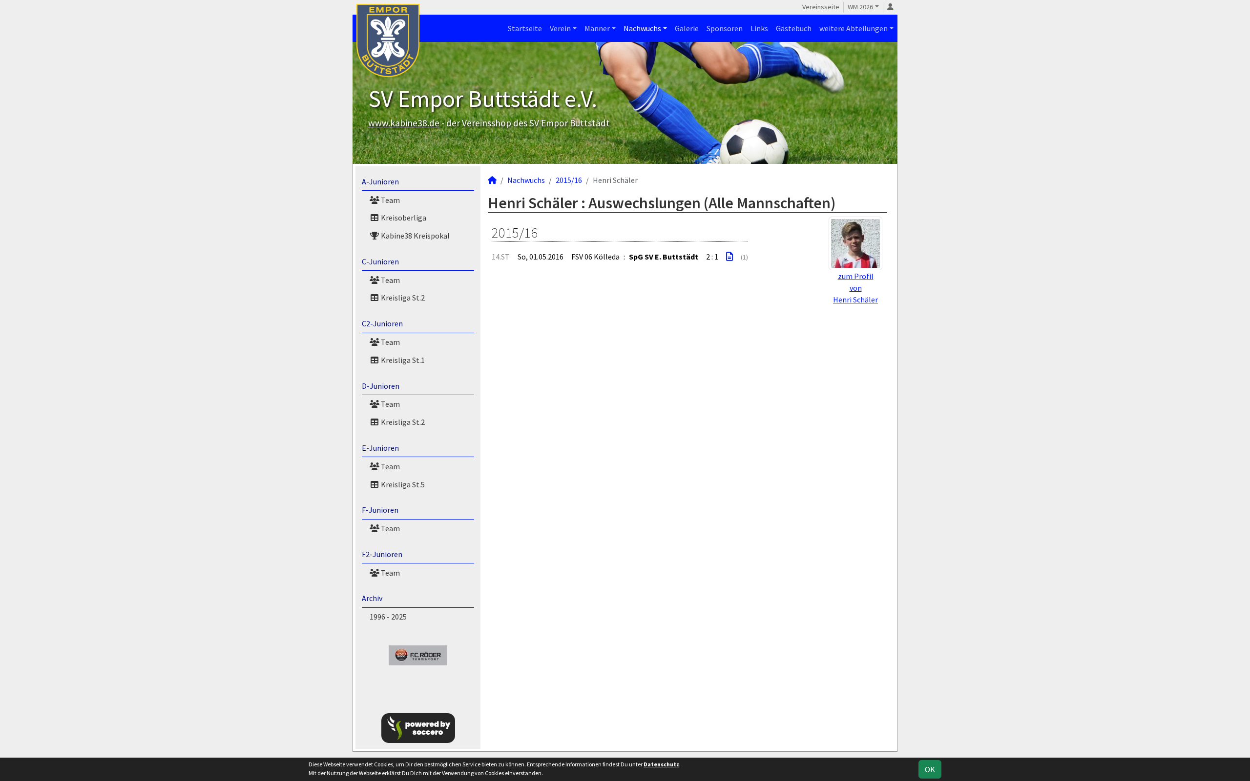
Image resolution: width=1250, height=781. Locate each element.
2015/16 (569, 180)
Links (759, 28)
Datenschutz (661, 764)
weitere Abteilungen (853, 28)
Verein (560, 28)
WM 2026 (860, 6)
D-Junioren (380, 386)
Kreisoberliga (402, 217)
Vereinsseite (820, 6)
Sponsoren (725, 28)
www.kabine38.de (403, 123)
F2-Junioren (382, 554)
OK (930, 769)
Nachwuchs (642, 28)
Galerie (687, 28)
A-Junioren (380, 181)
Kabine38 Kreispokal (414, 235)
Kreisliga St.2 (402, 297)
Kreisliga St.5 (402, 484)
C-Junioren (380, 261)
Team (389, 200)
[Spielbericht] (729, 256)
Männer (597, 28)
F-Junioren (380, 510)
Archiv (372, 598)
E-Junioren (380, 448)
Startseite (525, 28)
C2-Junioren (382, 323)
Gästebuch (794, 28)
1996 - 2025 (388, 616)
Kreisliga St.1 (402, 360)
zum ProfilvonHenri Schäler (855, 287)
